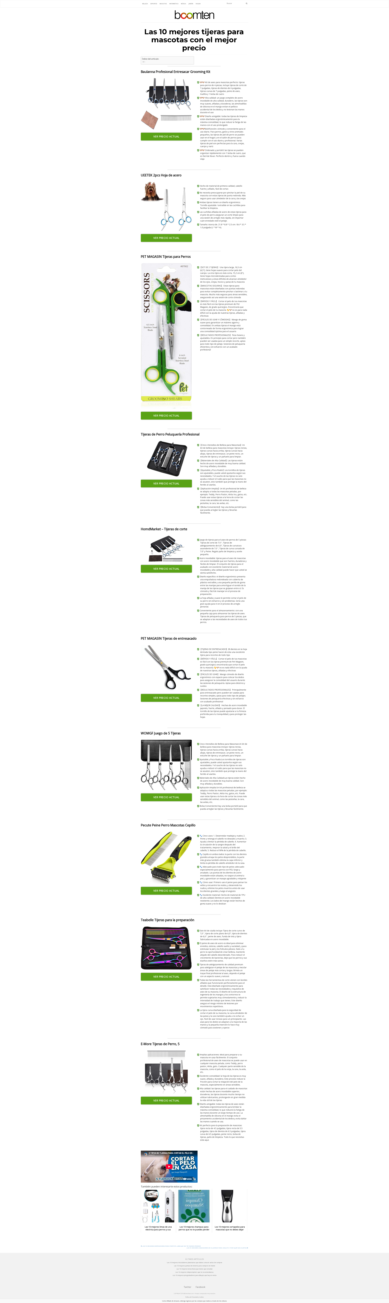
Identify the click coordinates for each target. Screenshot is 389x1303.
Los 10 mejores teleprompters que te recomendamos (194, 1272)
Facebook (200, 1286)
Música (183, 4)
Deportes (153, 4)
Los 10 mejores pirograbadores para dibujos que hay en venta (194, 1275)
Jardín (191, 4)
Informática (173, 4)
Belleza (145, 4)
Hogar (198, 4)
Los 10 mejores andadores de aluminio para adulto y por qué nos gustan (217, 1248)
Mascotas (163, 4)
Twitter (187, 1286)
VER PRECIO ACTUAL (166, 136)
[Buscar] (246, 3)
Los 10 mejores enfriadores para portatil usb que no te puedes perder (171, 1246)
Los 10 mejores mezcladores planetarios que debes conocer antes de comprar (194, 1262)
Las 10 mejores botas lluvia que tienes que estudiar (194, 1269)
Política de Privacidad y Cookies (194, 1297)
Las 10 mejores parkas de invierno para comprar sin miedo (194, 1266)
